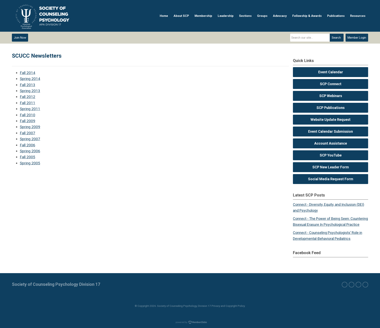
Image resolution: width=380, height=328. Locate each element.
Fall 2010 (27, 115)
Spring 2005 (30, 163)
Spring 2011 (30, 109)
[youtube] (365, 284)
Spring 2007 (30, 139)
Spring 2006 (30, 151)
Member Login (357, 37)
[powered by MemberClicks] (190, 323)
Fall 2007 (27, 133)
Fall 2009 (27, 121)
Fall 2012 (27, 96)
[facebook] (344, 284)
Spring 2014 (30, 78)
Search (336, 37)
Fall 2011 (27, 103)
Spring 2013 (30, 91)
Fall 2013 (27, 85)
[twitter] (351, 284)
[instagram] (358, 284)
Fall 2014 (27, 73)
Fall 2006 (27, 145)
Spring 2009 (30, 127)
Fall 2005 (27, 157)
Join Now (20, 37)
